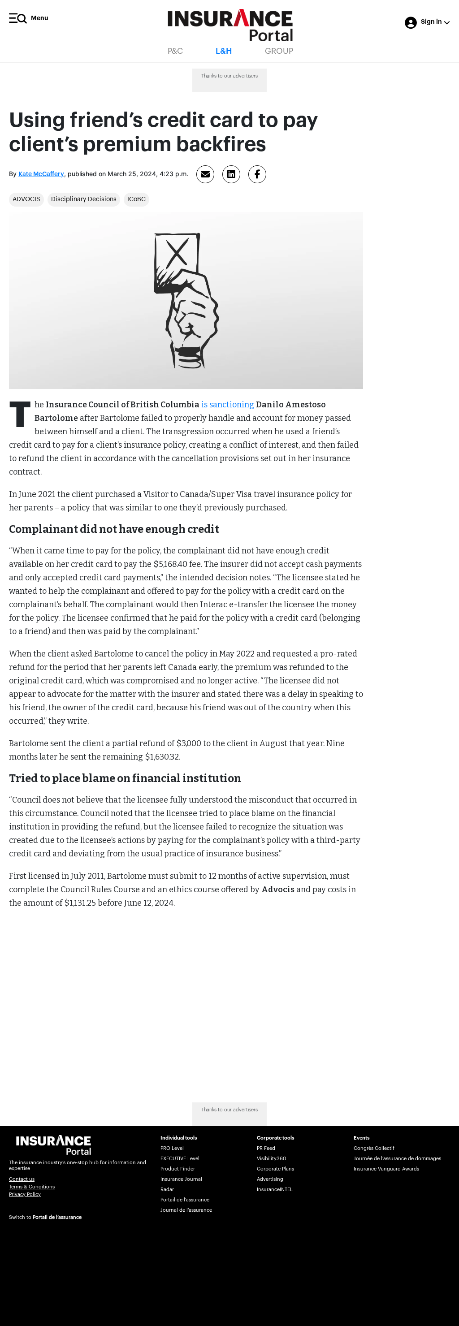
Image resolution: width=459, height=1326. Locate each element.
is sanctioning (227, 405)
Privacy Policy (25, 1194)
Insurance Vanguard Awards (386, 1168)
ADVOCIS (26, 199)
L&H (224, 51)
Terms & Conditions (32, 1186)
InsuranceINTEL (275, 1189)
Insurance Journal (181, 1179)
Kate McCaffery (41, 174)
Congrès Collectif (374, 1148)
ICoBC (136, 199)
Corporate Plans (275, 1168)
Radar (167, 1189)
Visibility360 (271, 1158)
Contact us (22, 1179)
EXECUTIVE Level (179, 1158)
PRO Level (172, 1148)
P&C (175, 51)
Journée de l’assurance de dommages (397, 1158)
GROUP (279, 51)
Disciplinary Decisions (84, 199)
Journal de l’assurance (186, 1210)
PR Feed (266, 1148)
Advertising (270, 1179)
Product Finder (177, 1168)
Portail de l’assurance (57, 1217)
